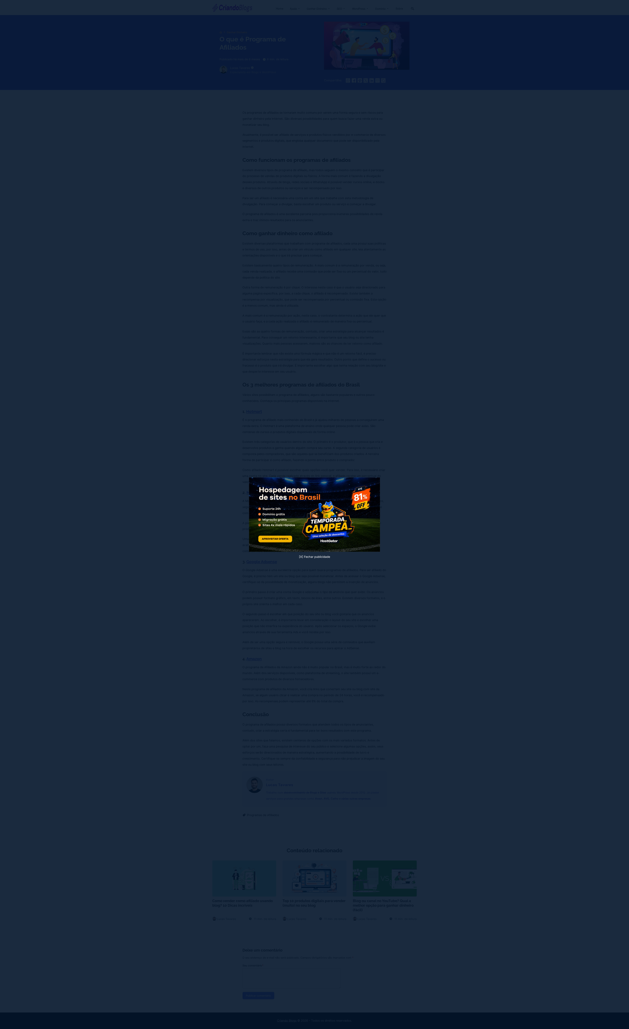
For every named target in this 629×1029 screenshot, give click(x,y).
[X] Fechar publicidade (314, 556)
